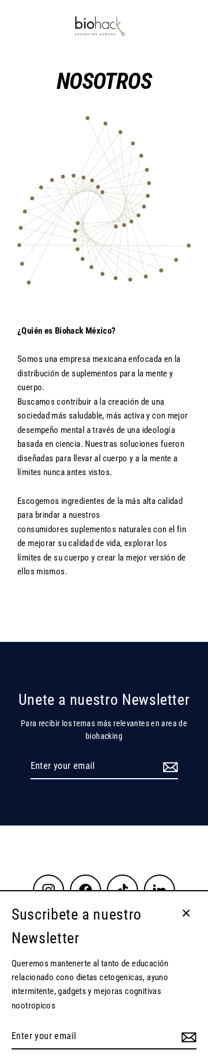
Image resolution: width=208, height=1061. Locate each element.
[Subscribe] (168, 766)
